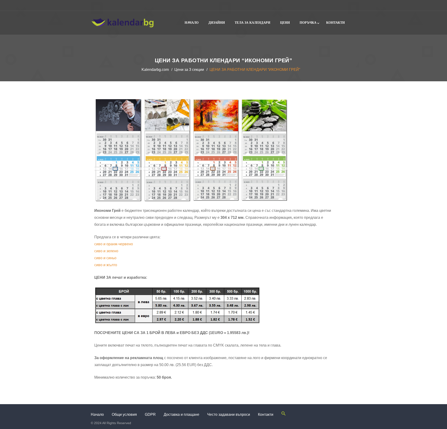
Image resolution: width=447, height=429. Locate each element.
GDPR (150, 414)
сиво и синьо (105, 258)
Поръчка (308, 22)
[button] (283, 414)
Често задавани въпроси (228, 414)
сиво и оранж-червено (113, 244)
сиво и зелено (106, 251)
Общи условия (124, 414)
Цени (285, 22)
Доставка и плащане (181, 414)
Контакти (335, 22)
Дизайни (216, 22)
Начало (192, 22)
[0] (352, 5)
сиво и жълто (105, 265)
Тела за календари (252, 22)
